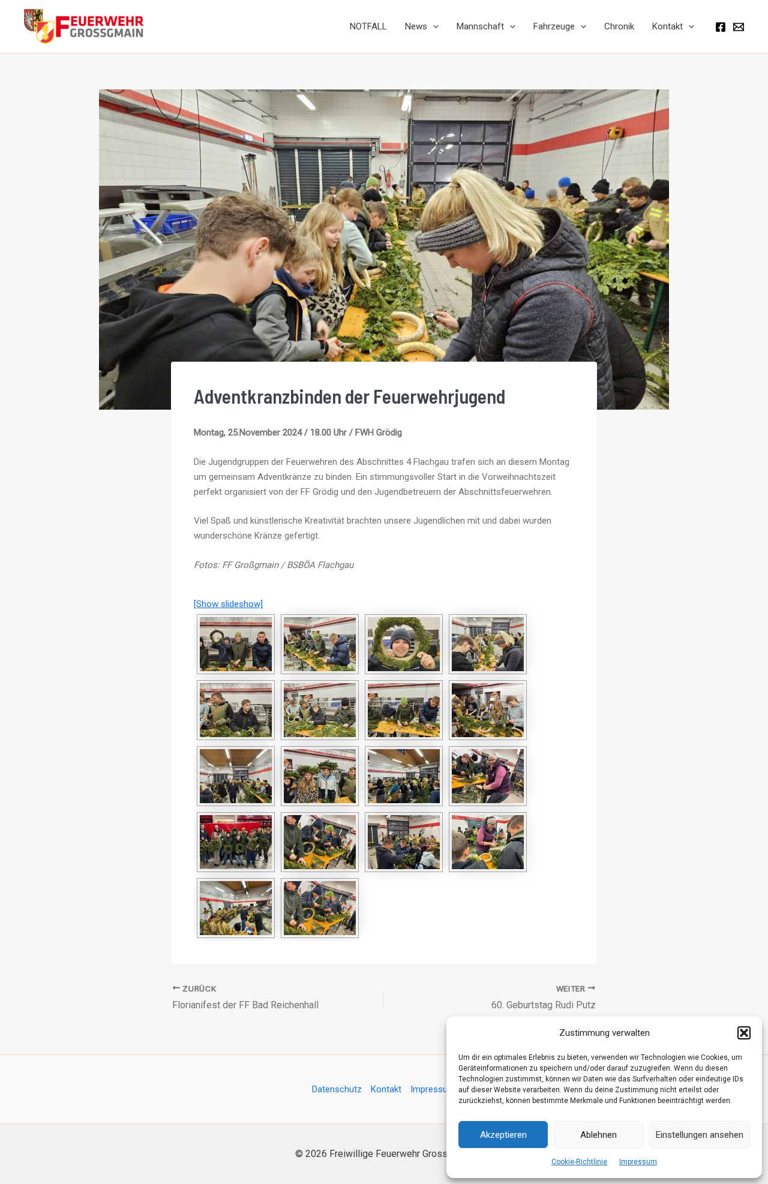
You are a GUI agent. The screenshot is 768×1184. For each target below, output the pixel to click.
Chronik (619, 26)
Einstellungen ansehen (699, 1134)
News (416, 26)
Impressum (638, 1162)
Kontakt (667, 26)
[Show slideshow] (228, 604)
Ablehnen (598, 1134)
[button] (744, 1033)
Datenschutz (337, 1089)
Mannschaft (480, 26)
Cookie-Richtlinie (579, 1162)
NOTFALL (368, 26)
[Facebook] (720, 27)
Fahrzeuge (554, 26)
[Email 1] (738, 27)
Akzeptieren (503, 1134)
